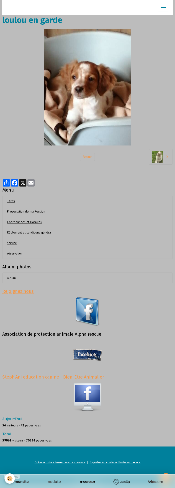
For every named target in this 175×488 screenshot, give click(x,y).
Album (11, 278)
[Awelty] (121, 482)
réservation (15, 253)
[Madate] (54, 482)
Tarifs (11, 201)
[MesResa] (87, 482)
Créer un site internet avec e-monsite (60, 462)
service (12, 243)
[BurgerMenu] (163, 7)
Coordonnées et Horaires (24, 222)
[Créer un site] (20, 482)
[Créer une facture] (155, 482)
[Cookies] (10, 478)
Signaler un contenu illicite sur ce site (115, 462)
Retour (87, 157)
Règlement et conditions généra (29, 232)
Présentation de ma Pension (26, 211)
